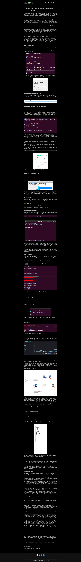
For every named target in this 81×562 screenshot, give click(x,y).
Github (48, 2)
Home (45, 2)
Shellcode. (28, 2)
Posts (52, 2)
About (56, 2)
